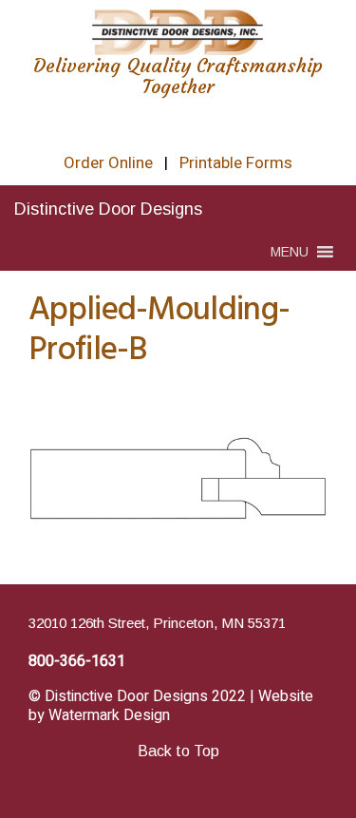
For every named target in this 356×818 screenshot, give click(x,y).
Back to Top (178, 751)
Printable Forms (235, 163)
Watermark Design (109, 715)
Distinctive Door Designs (108, 209)
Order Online (108, 163)
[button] (290, 252)
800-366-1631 (76, 661)
